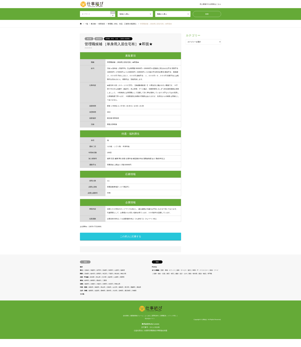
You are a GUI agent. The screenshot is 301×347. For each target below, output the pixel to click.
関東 (81, 273)
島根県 (97, 287)
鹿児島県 (127, 290)
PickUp (154, 267)
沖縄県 (134, 290)
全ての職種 (155, 270)
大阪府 (99, 284)
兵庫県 (105, 284)
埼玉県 (105, 273)
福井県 (110, 277)
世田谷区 (99, 39)
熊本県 (109, 290)
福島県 (123, 270)
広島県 (109, 287)
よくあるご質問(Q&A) (152, 315)
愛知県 (99, 280)
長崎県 (103, 290)
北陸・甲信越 (84, 277)
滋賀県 (87, 284)
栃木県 (93, 273)
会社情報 (126, 315)
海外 (81, 267)
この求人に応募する (130, 236)
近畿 (81, 284)
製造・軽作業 (193, 273)
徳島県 (121, 287)
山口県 (115, 287)
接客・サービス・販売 (184, 270)
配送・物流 (202, 273)
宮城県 (105, 270)
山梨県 (116, 277)
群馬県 (99, 273)
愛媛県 (133, 287)
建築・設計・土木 (181, 273)
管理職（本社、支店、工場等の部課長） (118, 39)
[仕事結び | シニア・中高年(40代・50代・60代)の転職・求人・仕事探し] (91, 4)
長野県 (122, 277)
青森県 (93, 270)
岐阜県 (87, 280)
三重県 (105, 280)
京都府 (93, 284)
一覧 (86, 24)
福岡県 (91, 290)
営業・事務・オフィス (168, 270)
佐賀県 (97, 290)
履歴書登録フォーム (136, 315)
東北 (81, 270)
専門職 (210, 273)
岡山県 (103, 287)
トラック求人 (172, 315)
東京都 (89, 39)
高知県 (139, 287)
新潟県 (92, 277)
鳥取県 (91, 287)
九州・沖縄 (83, 290)
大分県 (115, 290)
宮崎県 (121, 290)
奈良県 (111, 284)
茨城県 (87, 273)
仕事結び (204, 319)
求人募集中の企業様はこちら (210, 4)
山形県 (117, 270)
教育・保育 (170, 273)
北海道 (87, 270)
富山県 (98, 277)
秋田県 (111, 270)
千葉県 (111, 273)
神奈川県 (123, 273)
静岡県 (93, 280)
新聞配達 (163, 315)
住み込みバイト (150, 318)
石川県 (104, 277)
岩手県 (99, 270)
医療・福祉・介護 (159, 273)
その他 (82, 294)
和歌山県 (117, 284)
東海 (81, 280)
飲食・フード (214, 270)
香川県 (127, 287)
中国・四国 (83, 287)
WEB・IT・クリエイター (200, 270)
